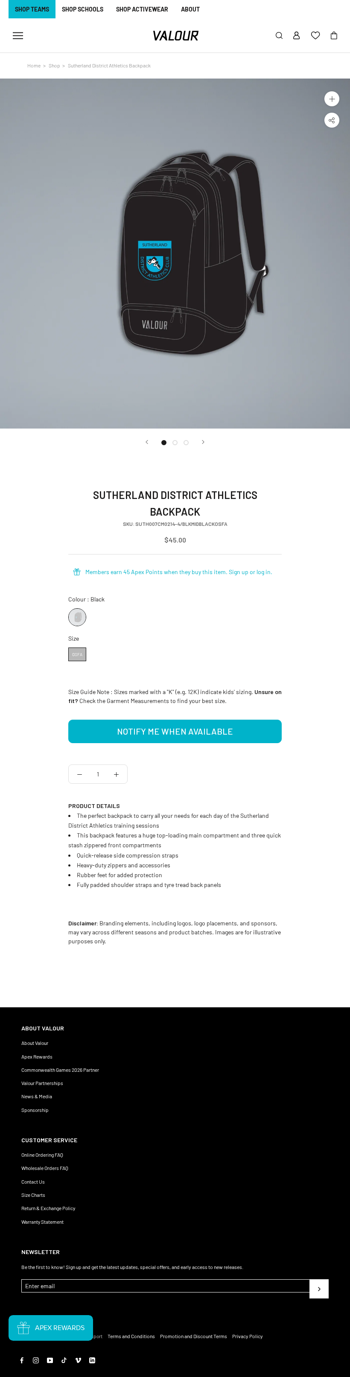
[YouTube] (50, 1359)
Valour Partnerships (42, 1083)
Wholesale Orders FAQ (44, 1168)
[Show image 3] (186, 442)
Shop (54, 65)
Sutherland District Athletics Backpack (109, 65)
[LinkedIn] (92, 1359)
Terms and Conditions (131, 1336)
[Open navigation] (18, 35)
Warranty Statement (42, 1222)
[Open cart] (334, 36)
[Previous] (147, 442)
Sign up (238, 571)
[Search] (279, 36)
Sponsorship (35, 1110)
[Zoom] (331, 98)
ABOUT (190, 9)
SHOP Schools (82, 9)
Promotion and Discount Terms (193, 1336)
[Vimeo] (78, 1359)
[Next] (203, 442)
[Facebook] (22, 1359)
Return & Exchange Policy (48, 1208)
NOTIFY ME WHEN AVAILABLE (175, 731)
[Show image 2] (175, 442)
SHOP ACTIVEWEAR (142, 9)
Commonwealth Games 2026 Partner (60, 1070)
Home (34, 65)
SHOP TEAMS (32, 9)
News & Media (36, 1096)
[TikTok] (64, 1359)
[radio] (77, 617)
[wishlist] (315, 36)
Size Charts (33, 1195)
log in (264, 571)
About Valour (34, 1043)
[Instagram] (36, 1359)
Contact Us (33, 1181)
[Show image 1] (163, 442)
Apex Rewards (36, 1056)
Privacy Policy (247, 1336)
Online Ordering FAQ (42, 1155)
